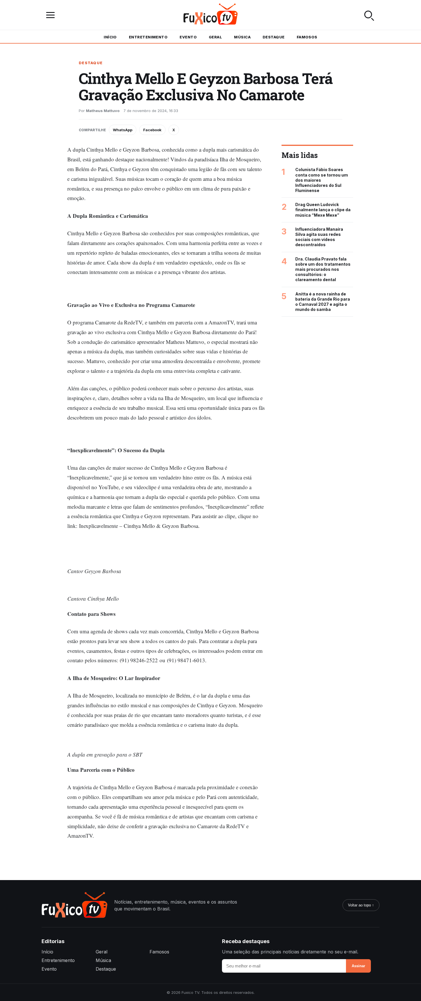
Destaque (274, 37)
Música (242, 37)
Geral (215, 37)
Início (110, 37)
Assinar (358, 966)
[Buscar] (369, 15)
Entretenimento (148, 37)
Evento (188, 37)
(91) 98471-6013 (186, 660)
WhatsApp (122, 130)
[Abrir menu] (52, 15)
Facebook (152, 130)
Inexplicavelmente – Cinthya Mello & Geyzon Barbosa (138, 525)
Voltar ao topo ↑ (361, 905)
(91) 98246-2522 (139, 660)
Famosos (307, 37)
